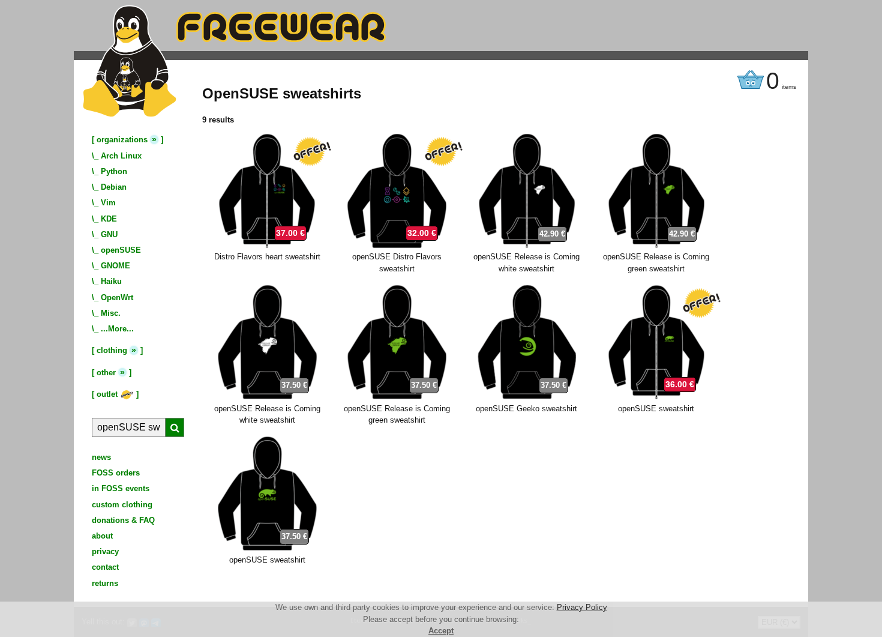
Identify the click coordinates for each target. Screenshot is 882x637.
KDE (109, 218)
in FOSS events (120, 488)
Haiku (111, 281)
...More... (117, 328)
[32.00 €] (396, 245)
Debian (114, 187)
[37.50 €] (267, 396)
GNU (109, 234)
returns (105, 583)
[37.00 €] (267, 245)
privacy (105, 551)
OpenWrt (117, 297)
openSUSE (121, 250)
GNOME (115, 265)
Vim (108, 202)
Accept (441, 630)
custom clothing (122, 504)
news (101, 457)
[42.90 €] (527, 245)
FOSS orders (116, 472)
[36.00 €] (656, 396)
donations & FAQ (123, 520)
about (102, 535)
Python (114, 171)
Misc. (111, 313)
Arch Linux (121, 155)
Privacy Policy (582, 607)
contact (105, 567)
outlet (108, 394)
